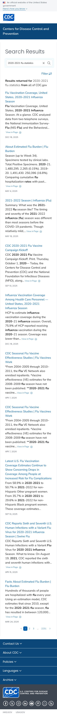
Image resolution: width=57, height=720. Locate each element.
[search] (49, 62)
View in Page (12, 132)
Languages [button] (11, 671)
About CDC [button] (11, 653)
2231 (43, 628)
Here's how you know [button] (14, 8)
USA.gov (20, 712)
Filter (44, 74)
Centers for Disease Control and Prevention (26, 31)
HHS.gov (7, 712)
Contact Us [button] (11, 644)
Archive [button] (8, 680)
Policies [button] (8, 662)
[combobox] (29, 63)
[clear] (43, 62)
